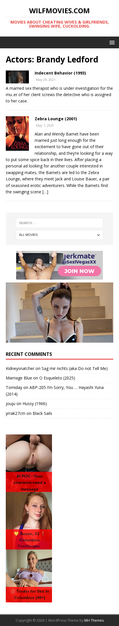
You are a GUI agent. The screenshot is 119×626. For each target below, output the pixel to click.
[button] (111, 42)
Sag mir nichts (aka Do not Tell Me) (75, 368)
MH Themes (94, 620)
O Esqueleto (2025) (57, 378)
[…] (45, 191)
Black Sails (42, 413)
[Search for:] (59, 223)
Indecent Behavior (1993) (60, 73)
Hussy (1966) (35, 403)
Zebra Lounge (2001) (56, 118)
